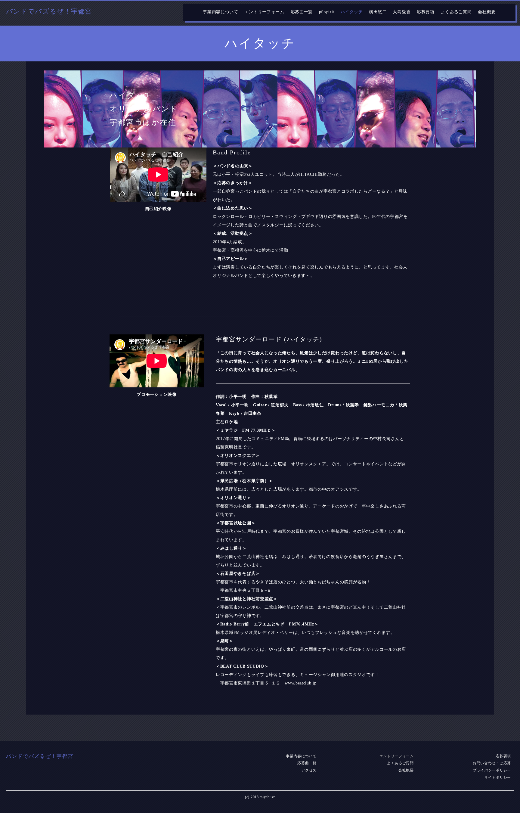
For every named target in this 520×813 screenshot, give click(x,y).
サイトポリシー (497, 777)
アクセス (309, 770)
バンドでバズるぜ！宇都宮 (49, 11)
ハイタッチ (352, 12)
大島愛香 (401, 12)
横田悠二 (378, 12)
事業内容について (220, 12)
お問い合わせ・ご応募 (492, 763)
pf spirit (326, 12)
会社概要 (487, 12)
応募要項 (426, 12)
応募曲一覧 (302, 12)
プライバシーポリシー (492, 770)
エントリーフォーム (264, 12)
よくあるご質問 (456, 12)
